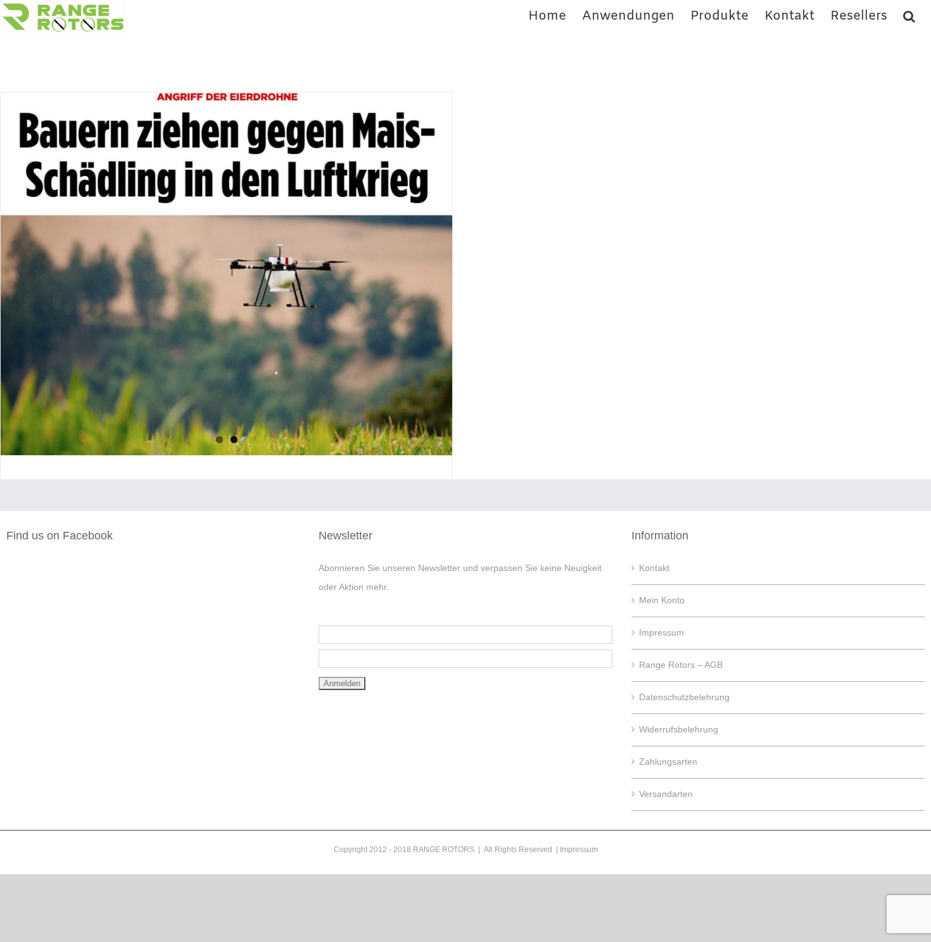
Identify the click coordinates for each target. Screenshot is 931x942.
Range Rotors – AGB (681, 665)
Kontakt (654, 568)
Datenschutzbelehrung (684, 697)
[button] (909, 15)
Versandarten (666, 794)
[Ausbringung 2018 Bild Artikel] (226, 273)
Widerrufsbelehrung (678, 729)
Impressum (661, 632)
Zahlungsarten (668, 762)
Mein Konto (662, 600)
